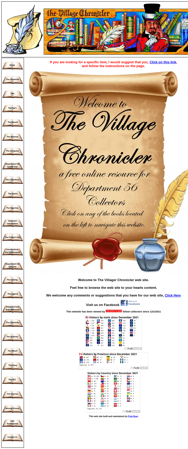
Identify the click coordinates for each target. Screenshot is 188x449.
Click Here (173, 295)
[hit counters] (114, 312)
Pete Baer (133, 416)
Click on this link (163, 62)
